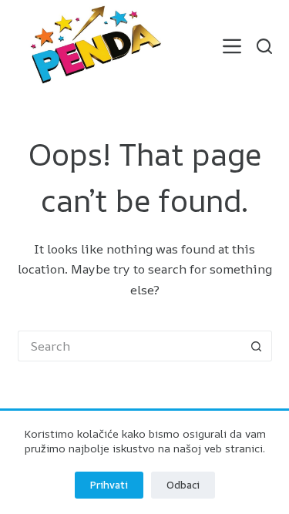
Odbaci (183, 485)
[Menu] (232, 46)
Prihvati (109, 485)
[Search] (264, 46)
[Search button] (256, 346)
